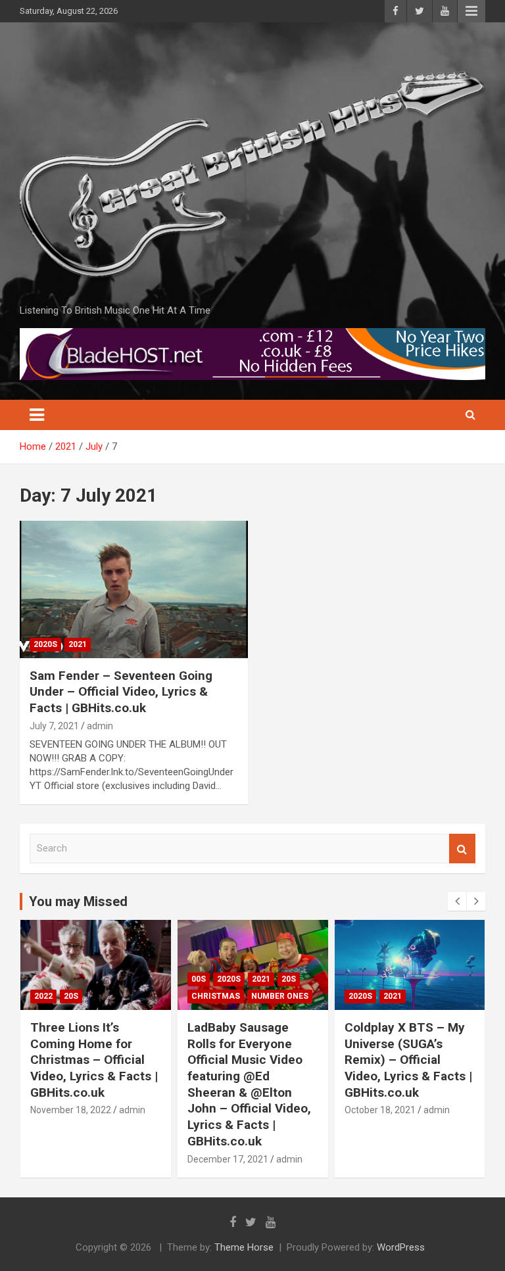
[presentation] (457, 901)
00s (198, 979)
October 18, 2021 (380, 1110)
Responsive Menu (471, 11)
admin (100, 726)
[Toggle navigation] (37, 415)
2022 (43, 996)
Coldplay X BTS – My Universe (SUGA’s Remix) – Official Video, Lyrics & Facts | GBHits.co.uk (408, 1060)
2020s (45, 644)
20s (71, 996)
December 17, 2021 (227, 1159)
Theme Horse (244, 1247)
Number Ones (279, 996)
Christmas (215, 996)
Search (462, 848)
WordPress (401, 1247)
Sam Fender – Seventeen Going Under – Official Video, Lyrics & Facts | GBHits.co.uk (121, 691)
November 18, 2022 (70, 1110)
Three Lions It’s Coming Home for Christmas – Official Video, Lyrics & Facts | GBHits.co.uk (94, 1060)
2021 (77, 644)
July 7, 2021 (54, 726)
